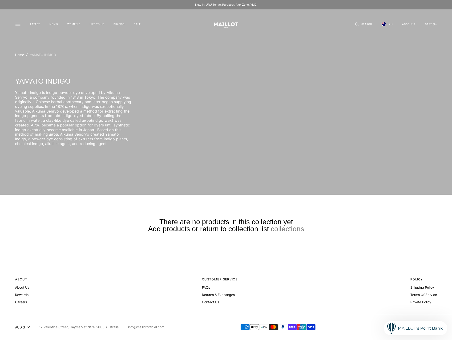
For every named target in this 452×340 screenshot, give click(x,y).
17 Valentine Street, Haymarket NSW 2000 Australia (79, 327)
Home (19, 55)
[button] (363, 24)
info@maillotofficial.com (146, 327)
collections (287, 228)
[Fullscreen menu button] (18, 24)
